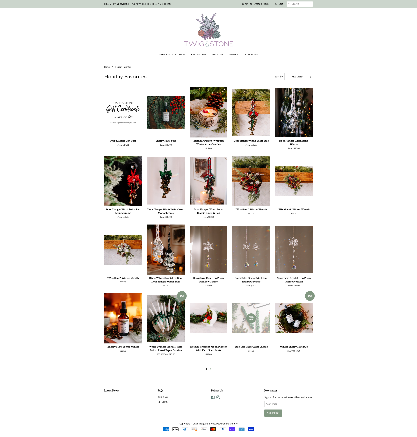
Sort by (279, 76)
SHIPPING (163, 397)
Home (107, 67)
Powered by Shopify (226, 423)
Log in (245, 4)
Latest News (111, 390)
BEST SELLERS (198, 54)
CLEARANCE (251, 54)
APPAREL (234, 54)
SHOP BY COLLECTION (171, 54)
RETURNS (163, 401)
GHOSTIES (217, 54)
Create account (261, 4)
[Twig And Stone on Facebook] (213, 397)
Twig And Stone (207, 423)
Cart (281, 4)
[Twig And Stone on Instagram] (218, 397)
